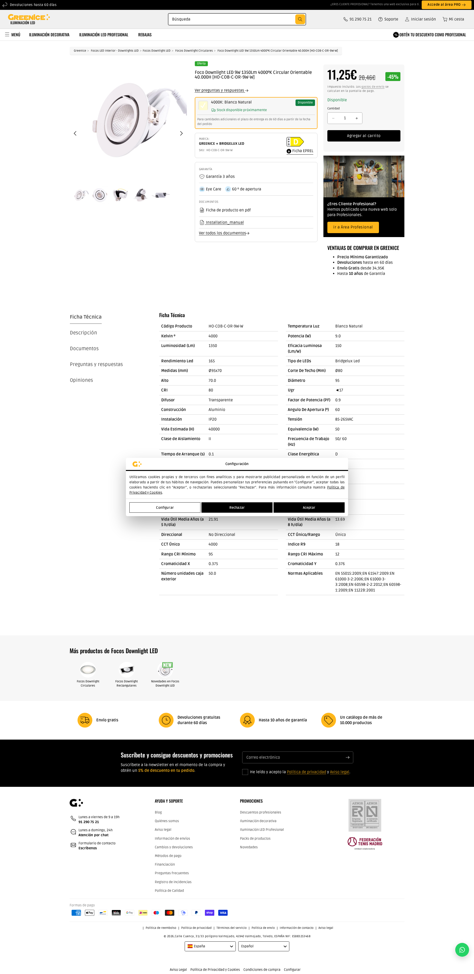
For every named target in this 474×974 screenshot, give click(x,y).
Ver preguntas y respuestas (220, 90)
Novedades (249, 847)
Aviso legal (339, 772)
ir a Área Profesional (353, 227)
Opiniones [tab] (81, 380)
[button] (451, 19)
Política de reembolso (161, 928)
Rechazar (237, 508)
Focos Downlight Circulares (194, 51)
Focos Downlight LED (157, 51)
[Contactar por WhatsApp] (462, 950)
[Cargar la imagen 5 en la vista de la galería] (161, 195)
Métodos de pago (168, 855)
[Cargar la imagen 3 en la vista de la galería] (120, 195)
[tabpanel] (281, 453)
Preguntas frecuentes (172, 873)
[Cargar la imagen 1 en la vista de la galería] (80, 195)
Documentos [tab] (84, 349)
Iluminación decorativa (258, 821)
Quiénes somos (167, 821)
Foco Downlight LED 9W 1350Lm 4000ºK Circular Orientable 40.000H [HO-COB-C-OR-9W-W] (277, 51)
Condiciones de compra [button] (261, 970)
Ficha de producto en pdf (228, 210)
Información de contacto (297, 928)
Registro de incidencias (173, 882)
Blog (158, 812)
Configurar (165, 508)
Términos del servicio (232, 928)
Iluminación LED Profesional (262, 830)
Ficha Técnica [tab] (86, 317)
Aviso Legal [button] (178, 970)
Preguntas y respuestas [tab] (96, 364)
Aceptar (309, 508)
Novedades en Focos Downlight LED (165, 684)
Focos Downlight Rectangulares (126, 684)
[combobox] (237, 19)
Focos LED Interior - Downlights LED (115, 51)
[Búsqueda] (300, 19)
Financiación (165, 864)
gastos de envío (372, 87)
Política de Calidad (169, 890)
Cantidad (333, 108)
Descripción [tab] (83, 333)
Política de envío (263, 928)
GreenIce (80, 51)
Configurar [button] (292, 970)
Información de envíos (172, 838)
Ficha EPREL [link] (302, 151)
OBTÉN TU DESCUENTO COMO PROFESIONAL (432, 35)
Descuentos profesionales (260, 812)
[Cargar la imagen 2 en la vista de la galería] (100, 195)
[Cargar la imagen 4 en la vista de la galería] (140, 195)
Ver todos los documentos (222, 233)
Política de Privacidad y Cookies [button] (215, 970)
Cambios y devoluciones (174, 847)
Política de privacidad (306, 772)
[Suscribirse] (347, 757)
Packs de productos (255, 838)
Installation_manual (224, 222)
